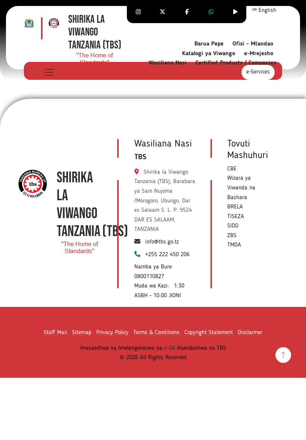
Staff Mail (55, 333)
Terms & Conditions (156, 333)
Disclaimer (250, 333)
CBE (232, 169)
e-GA (169, 348)
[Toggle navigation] (48, 72)
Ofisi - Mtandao (252, 44)
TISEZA (235, 217)
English (266, 10)
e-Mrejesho (258, 54)
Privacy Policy (112, 333)
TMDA (234, 245)
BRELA (235, 207)
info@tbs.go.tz (162, 242)
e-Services (258, 72)
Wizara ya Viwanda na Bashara (241, 187)
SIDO (232, 226)
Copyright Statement (208, 333)
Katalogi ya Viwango (208, 54)
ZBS (232, 236)
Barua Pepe (209, 44)
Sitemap (81, 333)
